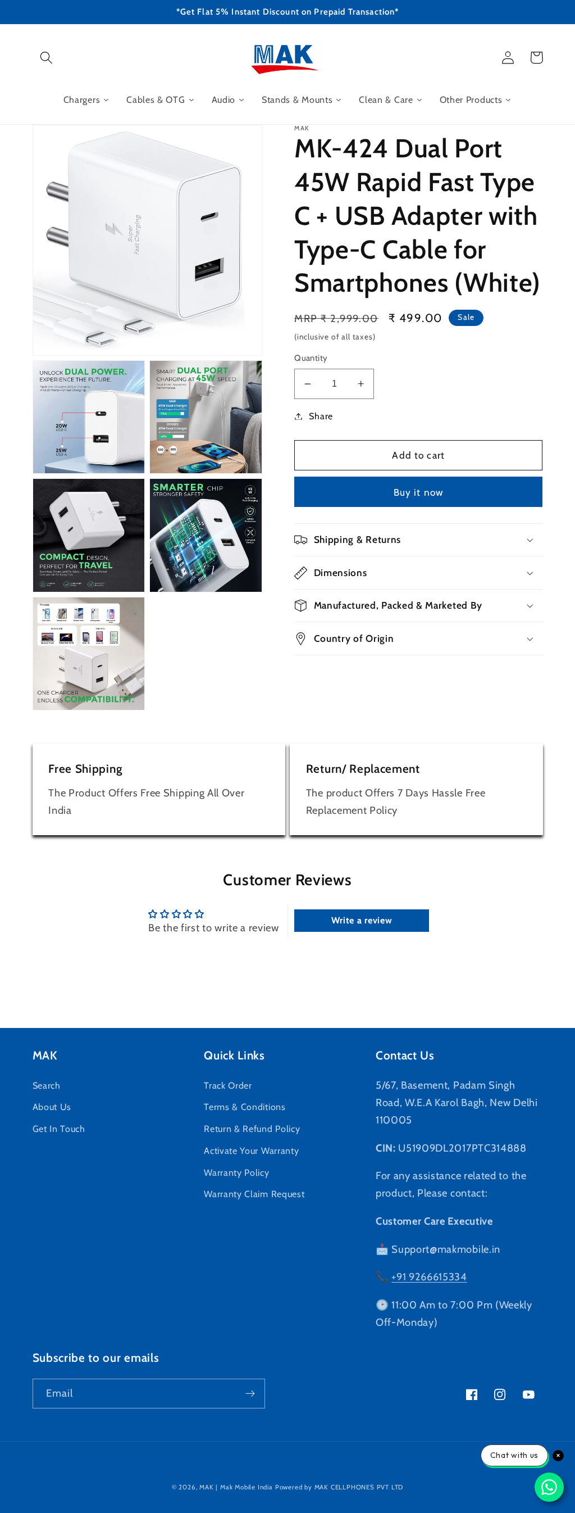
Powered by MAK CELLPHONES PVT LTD (339, 1487)
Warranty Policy (236, 1172)
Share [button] (320, 416)
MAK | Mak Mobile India (236, 1487)
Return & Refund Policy (252, 1128)
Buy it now (419, 492)
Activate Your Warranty (251, 1150)
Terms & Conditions (244, 1106)
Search (47, 1085)
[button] (47, 57)
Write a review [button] (362, 920)
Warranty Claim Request (254, 1193)
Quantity (311, 358)
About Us (52, 1106)
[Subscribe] (250, 1394)
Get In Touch (59, 1128)
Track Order (228, 1085)
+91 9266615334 (429, 1276)
